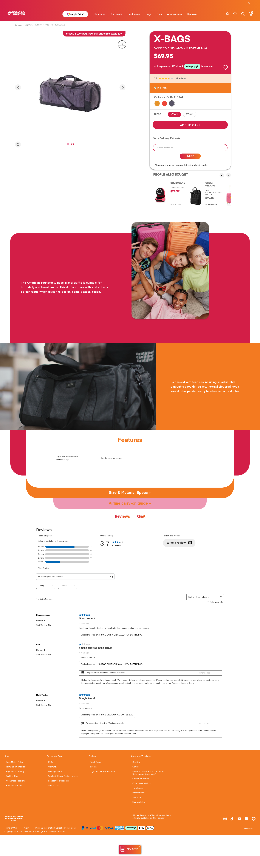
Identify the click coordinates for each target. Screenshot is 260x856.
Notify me (175, 205)
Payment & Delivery (15, 771)
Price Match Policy (14, 762)
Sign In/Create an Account (102, 771)
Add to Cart (190, 125)
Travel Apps (137, 788)
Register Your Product (58, 781)
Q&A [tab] (141, 517)
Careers (135, 767)
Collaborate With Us (141, 783)
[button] (99, 14)
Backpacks (134, 14)
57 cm (174, 114)
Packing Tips (12, 776)
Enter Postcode (165, 147)
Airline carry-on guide (129, 504)
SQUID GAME (177, 183)
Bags (148, 14)
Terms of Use (11, 828)
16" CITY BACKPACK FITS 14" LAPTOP (213, 192)
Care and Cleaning (140, 778)
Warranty (52, 767)
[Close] (140, 846)
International (138, 792)
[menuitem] (99, 14)
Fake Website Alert (14, 785)
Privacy (26, 828)
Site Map (136, 797)
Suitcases (116, 14)
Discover (192, 14)
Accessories (174, 14)
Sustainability (138, 802)
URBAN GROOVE (210, 184)
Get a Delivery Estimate (167, 138)
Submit (190, 156)
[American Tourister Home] (16, 14)
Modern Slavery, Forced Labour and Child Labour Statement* (148, 772)
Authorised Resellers (15, 781)
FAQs (50, 762)
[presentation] (18, 87)
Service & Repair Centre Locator (63, 776)
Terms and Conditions (16, 767)
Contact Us (53, 785)
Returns (94, 767)
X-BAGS (28, 25)
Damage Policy (55, 771)
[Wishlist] (235, 14)
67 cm (189, 114)
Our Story (137, 762)
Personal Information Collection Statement (55, 828)
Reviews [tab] (122, 517)
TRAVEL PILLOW (177, 188)
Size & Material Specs (129, 493)
